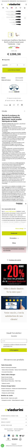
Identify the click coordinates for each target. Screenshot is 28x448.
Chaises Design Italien (8, 386)
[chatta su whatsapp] (2, 445)
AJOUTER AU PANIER (14, 70)
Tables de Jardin (6, 383)
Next (25, 18)
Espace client (5, 422)
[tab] (14, 111)
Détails (4, 111)
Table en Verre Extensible (20, 369)
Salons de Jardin (13, 398)
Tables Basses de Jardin (18, 400)
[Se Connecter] (16, 8)
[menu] (26, 4)
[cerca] (2, 4)
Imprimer (20, 100)
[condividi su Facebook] (18, 105)
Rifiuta (14, 243)
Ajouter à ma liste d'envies (14, 98)
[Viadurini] (13, 4)
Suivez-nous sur (6, 425)
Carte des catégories (18, 429)
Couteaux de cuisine (15, 260)
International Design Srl (9, 416)
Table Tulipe (18, 381)
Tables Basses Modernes (7, 379)
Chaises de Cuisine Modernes (19, 388)
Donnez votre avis (11, 100)
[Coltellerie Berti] (14, 88)
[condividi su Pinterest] (22, 105)
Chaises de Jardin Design (8, 393)
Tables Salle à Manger (8, 374)
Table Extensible (6, 365)
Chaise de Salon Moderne (8, 390)
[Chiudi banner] (25, 203)
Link (11, 346)
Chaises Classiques (6, 388)
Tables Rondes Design (6, 377)
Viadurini (4, 419)
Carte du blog (10, 430)
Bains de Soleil (4, 398)
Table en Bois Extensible (8, 369)
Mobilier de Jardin (7, 395)
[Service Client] (7, 8)
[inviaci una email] (3, 8)
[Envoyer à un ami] (10, 105)
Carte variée (17, 430)
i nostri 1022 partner (10, 211)
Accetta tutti (14, 233)
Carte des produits (8, 429)
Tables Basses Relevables (7, 381)
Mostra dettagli (19, 228)
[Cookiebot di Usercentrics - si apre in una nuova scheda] (16, 204)
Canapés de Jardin (6, 400)
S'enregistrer (14, 350)
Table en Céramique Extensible (8, 367)
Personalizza (13, 238)
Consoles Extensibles (7, 372)
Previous (3, 18)
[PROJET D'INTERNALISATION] (11, 435)
